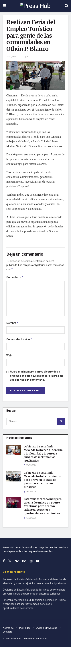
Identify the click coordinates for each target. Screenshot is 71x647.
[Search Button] (66, 6)
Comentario (14, 277)
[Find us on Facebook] (4, 561)
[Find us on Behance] (24, 561)
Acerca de (8, 628)
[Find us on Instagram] (31, 561)
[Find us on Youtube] (37, 561)
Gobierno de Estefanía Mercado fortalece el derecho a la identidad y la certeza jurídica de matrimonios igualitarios (43, 453)
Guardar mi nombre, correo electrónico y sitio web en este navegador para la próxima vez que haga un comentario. (36, 376)
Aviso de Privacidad (46, 628)
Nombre (12, 323)
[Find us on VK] (17, 561)
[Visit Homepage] (35, 6)
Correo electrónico (19, 339)
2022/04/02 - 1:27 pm (17, 56)
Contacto (7, 631)
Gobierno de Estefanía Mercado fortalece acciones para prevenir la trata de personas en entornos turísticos (42, 480)
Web (8, 356)
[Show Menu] (4, 6)
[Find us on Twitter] (9, 561)
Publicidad (25, 628)
